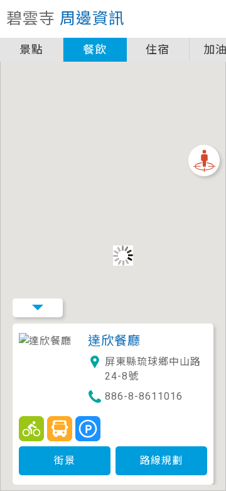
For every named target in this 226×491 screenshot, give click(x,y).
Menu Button (38, 307)
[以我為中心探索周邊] (204, 160)
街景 (64, 460)
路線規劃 (161, 460)
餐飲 (95, 49)
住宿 (158, 49)
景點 (31, 49)
